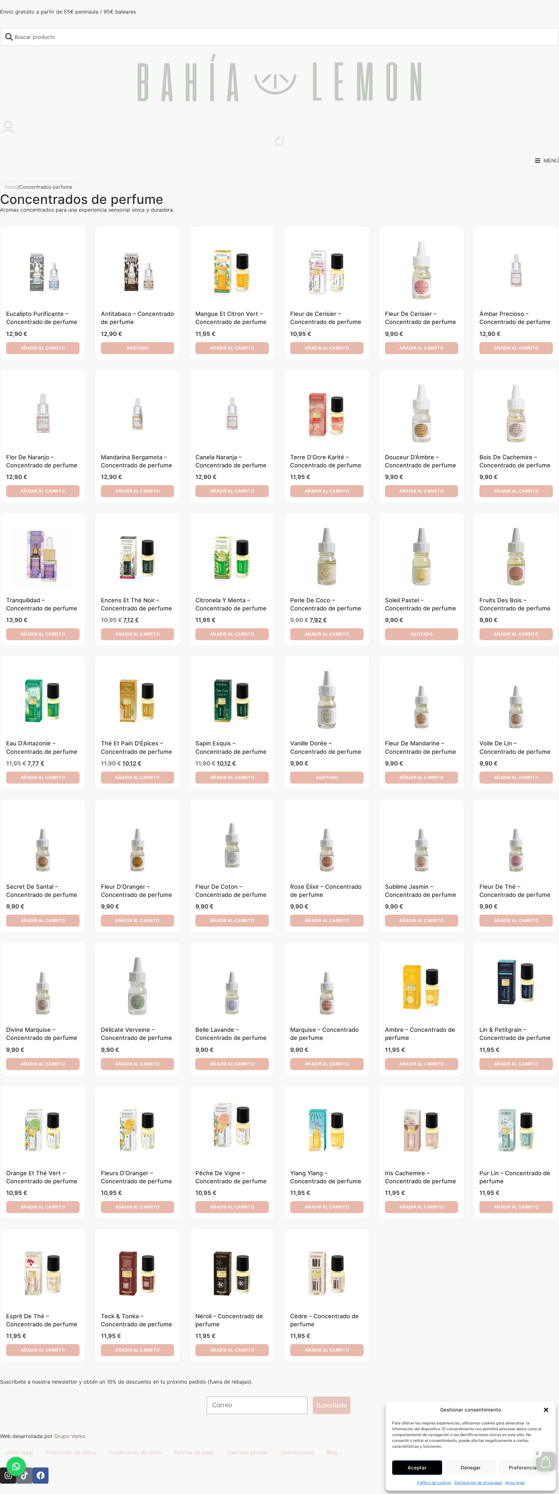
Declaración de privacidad (478, 1482)
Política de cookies (434, 1482)
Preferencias (524, 1468)
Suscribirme (279, 779)
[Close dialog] (334, 668)
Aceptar (417, 1468)
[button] (546, 1410)
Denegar (471, 1468)
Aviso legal (515, 1482)
